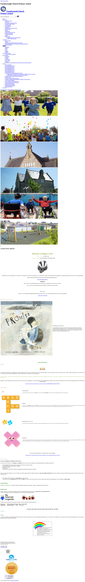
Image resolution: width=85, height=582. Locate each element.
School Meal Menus (8, 86)
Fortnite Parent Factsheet (9, 83)
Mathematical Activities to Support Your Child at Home (17, 75)
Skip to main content (4, 0)
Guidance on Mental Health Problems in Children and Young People (17, 79)
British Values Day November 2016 (13, 37)
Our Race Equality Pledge (10, 24)
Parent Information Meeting (42, 279)
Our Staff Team (8, 25)
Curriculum (5, 39)
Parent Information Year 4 (9, 69)
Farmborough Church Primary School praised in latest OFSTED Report (18, 62)
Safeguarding (7, 31)
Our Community (8, 26)
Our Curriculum (8, 40)
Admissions (7, 27)
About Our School (8, 20)
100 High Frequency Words (29, 455)
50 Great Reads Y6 (34, 383)
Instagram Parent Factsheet (10, 84)
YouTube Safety (8, 77)
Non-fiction (46, 383)
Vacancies (7, 61)
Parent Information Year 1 (9, 66)
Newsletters (7, 56)
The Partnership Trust (9, 34)
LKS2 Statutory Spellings (38, 455)
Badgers (6, 52)
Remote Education (8, 44)
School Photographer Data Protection (12, 82)
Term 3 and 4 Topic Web (42, 295)
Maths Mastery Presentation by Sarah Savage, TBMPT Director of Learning (21, 74)
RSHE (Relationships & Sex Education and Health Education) (16, 43)
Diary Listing (7, 60)
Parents (4, 63)
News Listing (7, 59)
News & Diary (5, 55)
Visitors (6, 35)
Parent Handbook (8, 64)
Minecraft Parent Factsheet (10, 85)
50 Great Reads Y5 (28, 383)
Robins (6, 48)
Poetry (58, 383)
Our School (5, 19)
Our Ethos (7, 21)
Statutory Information (9, 33)
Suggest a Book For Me (40, 383)
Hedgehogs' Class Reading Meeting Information (14, 76)
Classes (4, 45)
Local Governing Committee (10, 54)
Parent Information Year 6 (9, 72)
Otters (6, 49)
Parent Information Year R (10, 65)
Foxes (6, 50)
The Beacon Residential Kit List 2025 (12, 78)
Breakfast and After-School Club (11, 28)
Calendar (6, 58)
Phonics (6, 41)
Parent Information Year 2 (9, 67)
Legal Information (3, 547)
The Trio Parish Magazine (10, 80)
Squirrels (6, 51)
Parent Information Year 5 (9, 71)
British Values (7, 36)
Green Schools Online (14, 580)
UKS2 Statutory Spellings (56, 455)
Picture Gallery (8, 29)
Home (4, 18)
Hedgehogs (7, 47)
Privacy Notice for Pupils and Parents (12, 81)
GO (16, 16)
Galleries (6, 57)
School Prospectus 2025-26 (10, 32)
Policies (6, 30)
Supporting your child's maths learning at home (13, 73)
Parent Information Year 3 (9, 68)
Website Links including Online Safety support (13, 42)
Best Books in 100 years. (52, 383)
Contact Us (5, 87)
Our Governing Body (7, 53)
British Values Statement (11, 38)
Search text (2, 16)
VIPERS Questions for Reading (47, 455)
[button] (18, 16)
